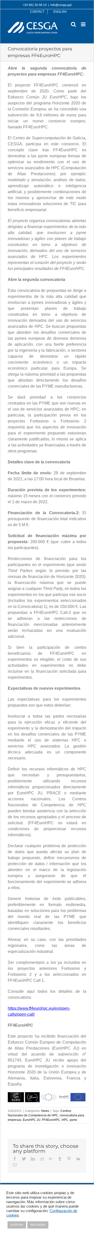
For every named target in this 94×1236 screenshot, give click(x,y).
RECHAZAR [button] (37, 1224)
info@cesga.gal (61, 5)
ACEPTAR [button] (17, 1224)
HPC (65, 1120)
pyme (73, 1120)
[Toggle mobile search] (73, 24)
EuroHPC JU (31, 1120)
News (45, 1111)
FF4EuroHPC (51, 1120)
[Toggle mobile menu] (83, 24)
